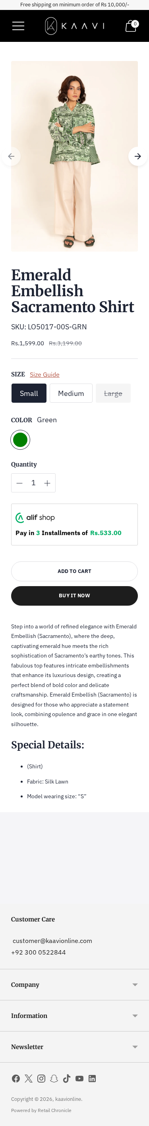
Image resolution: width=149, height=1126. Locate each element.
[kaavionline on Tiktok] (67, 1080)
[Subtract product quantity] (19, 483)
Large (113, 393)
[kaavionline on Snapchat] (54, 1080)
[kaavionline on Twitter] (28, 1080)
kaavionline (68, 1099)
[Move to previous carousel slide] (11, 156)
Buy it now (74, 595)
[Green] (20, 439)
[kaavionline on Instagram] (41, 1080)
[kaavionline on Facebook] (16, 1080)
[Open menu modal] (18, 26)
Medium (71, 393)
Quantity (24, 464)
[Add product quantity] (47, 483)
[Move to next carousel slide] (137, 156)
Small (29, 393)
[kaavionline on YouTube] (79, 1080)
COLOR (21, 420)
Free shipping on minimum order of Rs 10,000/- (74, 4)
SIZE (18, 374)
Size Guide (45, 374)
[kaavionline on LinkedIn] (92, 1080)
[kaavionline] (74, 25)
